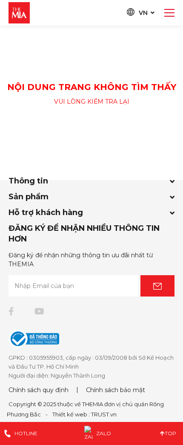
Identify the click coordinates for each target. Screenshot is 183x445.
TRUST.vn (104, 414)
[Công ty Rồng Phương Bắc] (19, 12)
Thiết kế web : (71, 414)
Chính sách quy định (39, 390)
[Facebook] (11, 311)
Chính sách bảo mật (115, 390)
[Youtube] (39, 311)
